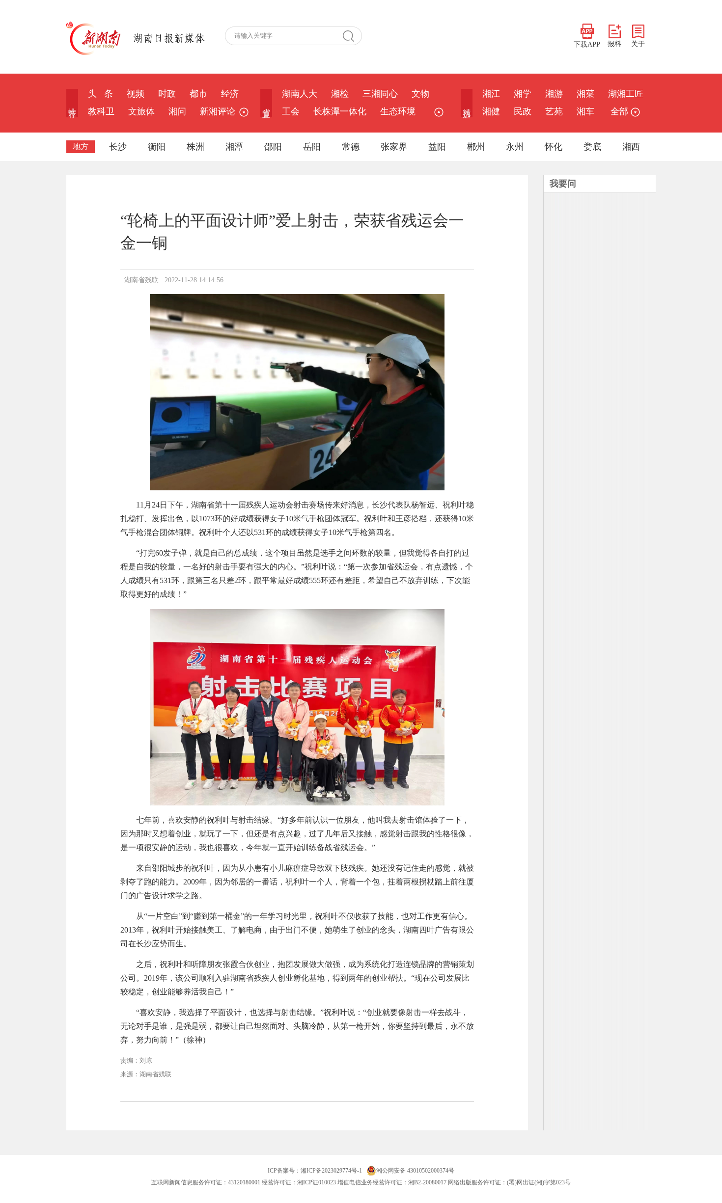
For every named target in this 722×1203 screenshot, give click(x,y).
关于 (638, 44)
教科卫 (101, 111)
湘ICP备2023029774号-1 (331, 1170)
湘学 (522, 94)
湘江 (491, 94)
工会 (291, 111)
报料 (614, 44)
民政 (522, 111)
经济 (230, 94)
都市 (198, 94)
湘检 (340, 94)
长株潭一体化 (339, 111)
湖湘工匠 (625, 94)
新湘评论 (217, 111)
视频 (135, 94)
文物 (420, 94)
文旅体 (141, 111)
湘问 (177, 111)
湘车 (585, 111)
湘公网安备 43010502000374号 (415, 1170)
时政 (167, 94)
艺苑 (554, 111)
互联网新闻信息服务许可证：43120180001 (205, 1182)
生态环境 (398, 111)
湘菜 (585, 94)
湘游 (554, 94)
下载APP (587, 44)
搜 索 (352, 36)
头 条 (100, 94)
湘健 (491, 111)
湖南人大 (299, 94)
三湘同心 (380, 94)
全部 (619, 111)
